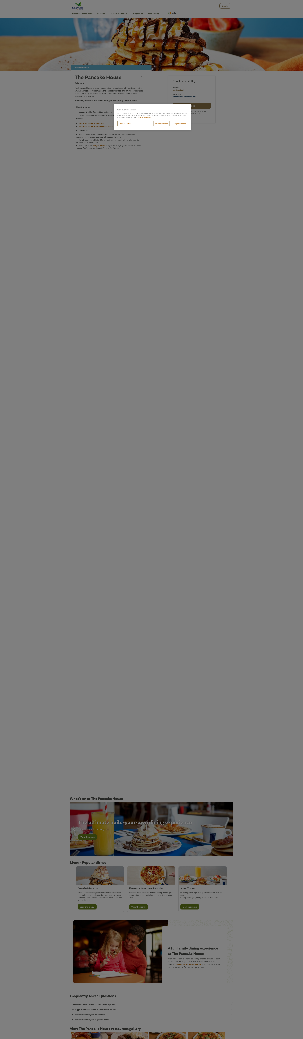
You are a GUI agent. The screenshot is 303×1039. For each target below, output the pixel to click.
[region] (152, 117)
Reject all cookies (161, 123)
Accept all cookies (179, 123)
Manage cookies (125, 123)
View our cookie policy (145, 117)
